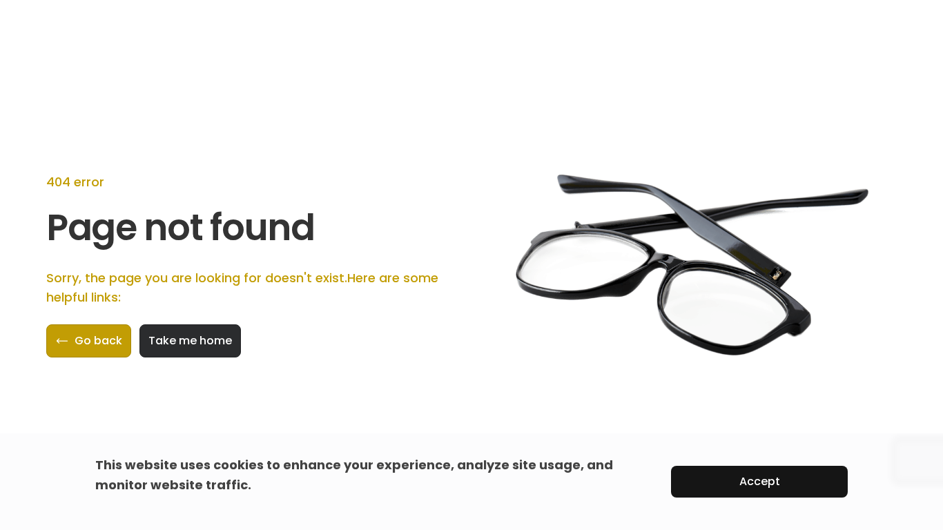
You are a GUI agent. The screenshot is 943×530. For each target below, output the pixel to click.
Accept (759, 481)
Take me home (190, 341)
